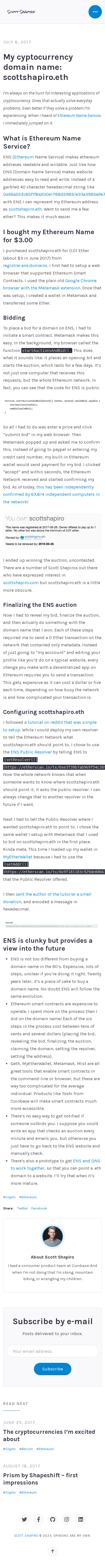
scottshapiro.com (21, 582)
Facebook (39, 1208)
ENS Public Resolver (31, 752)
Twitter (22, 1208)
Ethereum (24, 157)
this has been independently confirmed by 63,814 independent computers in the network (51, 494)
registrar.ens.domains (25, 265)
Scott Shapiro (26, 1536)
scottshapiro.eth (25, 209)
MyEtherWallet (17, 856)
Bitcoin (27, 1449)
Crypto (10, 1197)
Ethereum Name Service (78, 115)
